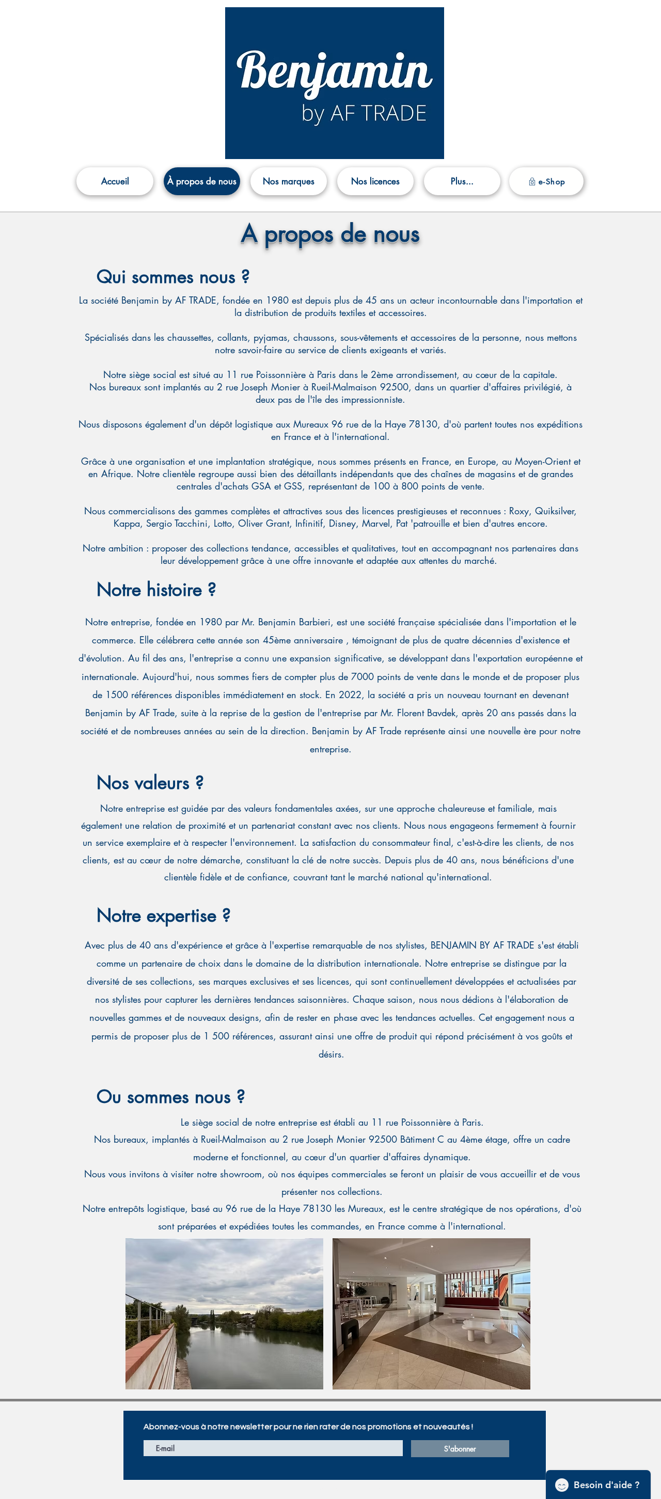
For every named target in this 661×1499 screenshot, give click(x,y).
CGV (315, 1489)
